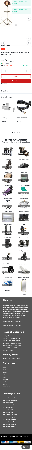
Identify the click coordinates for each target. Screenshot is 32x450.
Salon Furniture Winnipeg (9, 405)
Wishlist (5, 372)
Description (5, 91)
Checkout (5, 377)
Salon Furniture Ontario (9, 409)
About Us (5, 370)
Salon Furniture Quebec (9, 429)
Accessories (5, 57)
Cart (4, 374)
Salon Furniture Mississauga (10, 400)
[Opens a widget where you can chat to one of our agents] (25, 447)
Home (4, 367)
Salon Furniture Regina (8, 412)
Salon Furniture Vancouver (9, 424)
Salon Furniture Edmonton (9, 419)
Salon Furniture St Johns (9, 407)
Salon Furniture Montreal (9, 426)
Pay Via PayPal (6, 382)
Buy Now (16, 76)
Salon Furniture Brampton (9, 397)
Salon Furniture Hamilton (9, 421)
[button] (28, 38)
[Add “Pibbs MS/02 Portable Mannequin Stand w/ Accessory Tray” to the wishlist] (28, 43)
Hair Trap (4, 118)
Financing (5, 379)
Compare (4, 84)
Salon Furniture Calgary (9, 417)
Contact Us (5, 384)
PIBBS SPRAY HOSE (22, 118)
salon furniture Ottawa (8, 402)
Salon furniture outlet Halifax (10, 414)
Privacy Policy (6, 386)
